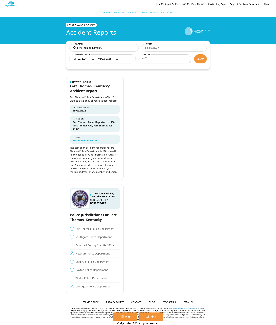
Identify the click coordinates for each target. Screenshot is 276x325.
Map (128, 316)
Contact (136, 302)
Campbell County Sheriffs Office (94, 245)
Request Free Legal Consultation (245, 4)
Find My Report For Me (167, 4)
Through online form (85, 140)
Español (188, 302)
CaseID (149, 44)
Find (153, 316)
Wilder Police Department (91, 278)
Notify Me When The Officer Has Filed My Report (204, 4)
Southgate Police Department (93, 237)
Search (200, 58)
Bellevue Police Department (92, 261)
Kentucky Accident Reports (127, 12)
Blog (152, 302)
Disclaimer (169, 302)
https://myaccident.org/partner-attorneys (183, 308)
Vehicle (146, 54)
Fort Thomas (167, 12)
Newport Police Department (92, 253)
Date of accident (82, 54)
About (267, 4)
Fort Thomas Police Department (94, 228)
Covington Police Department (93, 286)
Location (78, 44)
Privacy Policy (115, 302)
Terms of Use (91, 302)
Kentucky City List (150, 12)
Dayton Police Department (91, 270)
